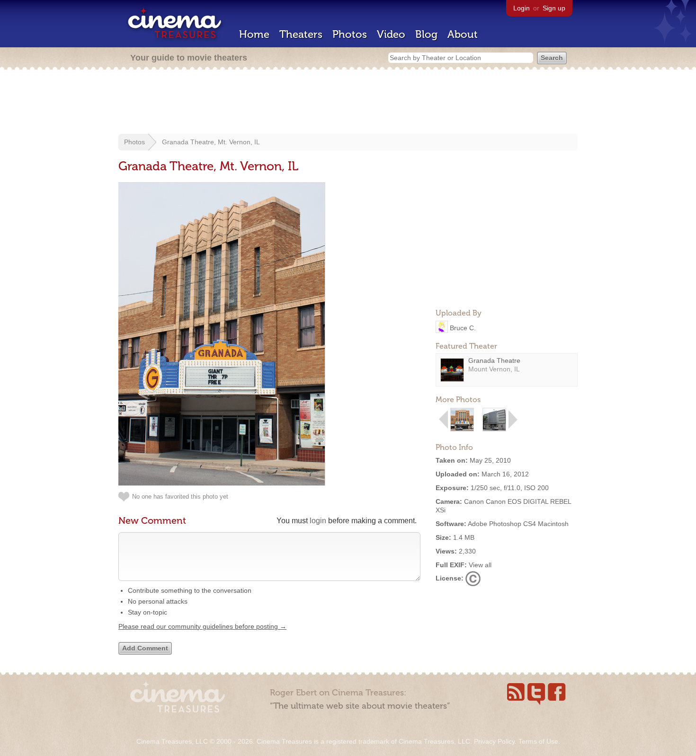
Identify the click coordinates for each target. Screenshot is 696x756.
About (462, 34)
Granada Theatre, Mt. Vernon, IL (211, 142)
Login (521, 8)
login (318, 521)
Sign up (554, 8)
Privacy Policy (494, 741)
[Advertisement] (348, 102)
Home (254, 34)
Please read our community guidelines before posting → (202, 626)
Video (391, 34)
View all (480, 565)
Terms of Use (538, 741)
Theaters (300, 34)
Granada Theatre (494, 360)
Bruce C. (463, 327)
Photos (349, 34)
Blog (426, 34)
